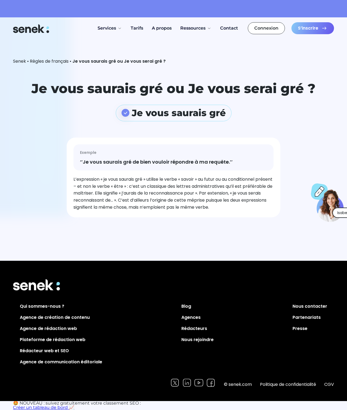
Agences (191, 317)
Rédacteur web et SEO (44, 351)
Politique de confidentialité (288, 384)
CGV (329, 384)
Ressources (192, 28)
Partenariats (307, 317)
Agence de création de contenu (55, 317)
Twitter (175, 383)
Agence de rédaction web (48, 328)
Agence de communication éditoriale (61, 362)
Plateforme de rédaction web (52, 339)
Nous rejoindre (197, 339)
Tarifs (137, 28)
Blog (186, 306)
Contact (229, 28)
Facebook (211, 383)
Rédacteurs (194, 328)
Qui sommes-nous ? (42, 306)
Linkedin (187, 383)
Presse (300, 328)
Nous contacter (310, 306)
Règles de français (49, 61)
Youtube (199, 383)
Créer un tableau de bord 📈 (43, 407)
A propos (162, 28)
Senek (31, 28)
